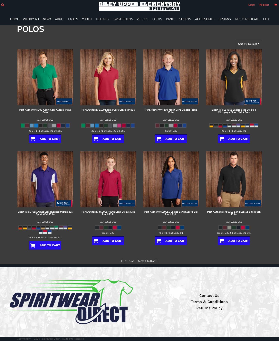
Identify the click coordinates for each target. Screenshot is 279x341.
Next (131, 260)
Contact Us (209, 295)
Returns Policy (209, 308)
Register (264, 4)
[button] (2, 4)
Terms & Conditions (209, 301)
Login (251, 4)
